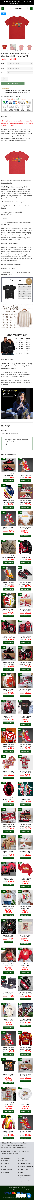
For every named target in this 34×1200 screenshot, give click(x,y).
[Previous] (4, 27)
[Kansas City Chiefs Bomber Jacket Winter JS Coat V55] (8, 869)
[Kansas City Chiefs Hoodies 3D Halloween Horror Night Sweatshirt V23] (8, 707)
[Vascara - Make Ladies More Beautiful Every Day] (17, 8)
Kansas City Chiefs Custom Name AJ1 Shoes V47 (25, 502)
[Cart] (31, 8)
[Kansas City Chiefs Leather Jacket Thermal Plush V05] (25, 627)
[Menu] (2, 8)
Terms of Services (25, 1164)
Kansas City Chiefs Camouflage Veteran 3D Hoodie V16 (8, 557)
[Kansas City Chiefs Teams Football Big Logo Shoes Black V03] (25, 815)
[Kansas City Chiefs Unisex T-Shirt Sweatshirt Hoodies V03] (25, 1094)
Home (3, 51)
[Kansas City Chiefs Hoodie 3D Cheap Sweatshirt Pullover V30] (8, 680)
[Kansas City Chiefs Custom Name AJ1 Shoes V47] (25, 491)
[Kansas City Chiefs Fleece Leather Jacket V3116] (8, 842)
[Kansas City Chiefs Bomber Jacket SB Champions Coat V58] (25, 1038)
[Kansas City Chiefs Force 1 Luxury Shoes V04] (25, 680)
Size (2, 63)
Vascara (6, 364)
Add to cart (13, 84)
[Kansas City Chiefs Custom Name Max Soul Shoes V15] (25, 735)
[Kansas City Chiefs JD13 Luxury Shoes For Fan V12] (25, 573)
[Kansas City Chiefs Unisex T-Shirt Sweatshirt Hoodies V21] (25, 955)
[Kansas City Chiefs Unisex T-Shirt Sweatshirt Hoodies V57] (8, 1094)
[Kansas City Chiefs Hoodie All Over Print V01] (25, 653)
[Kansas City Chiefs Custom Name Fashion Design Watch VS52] (8, 926)
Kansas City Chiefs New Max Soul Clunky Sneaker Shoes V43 (9, 826)
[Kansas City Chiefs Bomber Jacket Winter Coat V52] (25, 547)
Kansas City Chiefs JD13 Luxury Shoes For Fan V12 (25, 584)
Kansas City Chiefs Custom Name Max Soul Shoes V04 (25, 475)
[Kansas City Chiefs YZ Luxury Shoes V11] (25, 842)
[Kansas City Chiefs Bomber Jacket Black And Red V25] (8, 627)
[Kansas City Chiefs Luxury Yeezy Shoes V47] (8, 653)
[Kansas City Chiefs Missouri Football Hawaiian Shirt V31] (8, 762)
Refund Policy (24, 1170)
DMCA (22, 1173)
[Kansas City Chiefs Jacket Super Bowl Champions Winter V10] (8, 735)
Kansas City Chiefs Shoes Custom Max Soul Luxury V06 (25, 1133)
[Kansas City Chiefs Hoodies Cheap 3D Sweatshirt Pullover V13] (8, 1122)
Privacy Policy (24, 1161)
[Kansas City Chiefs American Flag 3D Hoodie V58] (8, 491)
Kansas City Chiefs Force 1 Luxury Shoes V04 (25, 691)
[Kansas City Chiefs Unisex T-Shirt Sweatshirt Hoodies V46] (8, 1010)
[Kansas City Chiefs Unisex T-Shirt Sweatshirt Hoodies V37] (25, 707)
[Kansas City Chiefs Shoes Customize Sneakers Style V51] (25, 1065)
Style (2, 68)
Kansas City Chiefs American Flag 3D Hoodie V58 (8, 502)
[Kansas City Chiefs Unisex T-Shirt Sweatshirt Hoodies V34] (25, 869)
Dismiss (21, 4)
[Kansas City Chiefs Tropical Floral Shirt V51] (25, 762)
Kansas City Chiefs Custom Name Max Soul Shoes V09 (8, 529)
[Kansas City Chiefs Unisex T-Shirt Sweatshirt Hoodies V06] (25, 897)
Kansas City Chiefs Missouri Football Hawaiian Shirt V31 (8, 773)
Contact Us (6, 1161)
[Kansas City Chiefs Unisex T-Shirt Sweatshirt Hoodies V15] (8, 1065)
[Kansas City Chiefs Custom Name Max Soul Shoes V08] (8, 1038)
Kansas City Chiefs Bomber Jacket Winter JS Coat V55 (8, 879)
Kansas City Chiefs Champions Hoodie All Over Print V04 (8, 611)
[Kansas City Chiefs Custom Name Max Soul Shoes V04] (25, 465)
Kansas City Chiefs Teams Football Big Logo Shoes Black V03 (25, 826)
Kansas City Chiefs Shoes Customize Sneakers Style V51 (25, 1076)
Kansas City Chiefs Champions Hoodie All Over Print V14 (25, 994)
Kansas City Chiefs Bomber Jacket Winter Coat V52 (25, 557)
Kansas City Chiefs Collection (16, 51)
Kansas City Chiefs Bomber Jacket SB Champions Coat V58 (25, 1049)
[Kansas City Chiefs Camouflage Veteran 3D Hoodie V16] (8, 547)
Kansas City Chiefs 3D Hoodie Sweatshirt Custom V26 (8, 799)
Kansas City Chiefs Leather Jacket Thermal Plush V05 (25, 637)
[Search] (27, 8)
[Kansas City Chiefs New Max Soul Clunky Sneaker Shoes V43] (8, 815)
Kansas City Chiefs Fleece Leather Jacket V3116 (8, 853)
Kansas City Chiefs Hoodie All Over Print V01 (25, 664)
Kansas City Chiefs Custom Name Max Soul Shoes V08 (8, 1049)
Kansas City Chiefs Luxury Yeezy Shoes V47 (8, 664)
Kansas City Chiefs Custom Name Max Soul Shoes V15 (25, 746)
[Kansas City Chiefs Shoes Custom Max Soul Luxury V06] (25, 1122)
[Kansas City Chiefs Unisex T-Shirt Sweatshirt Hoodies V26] (25, 518)
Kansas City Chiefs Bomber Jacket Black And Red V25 (9, 637)
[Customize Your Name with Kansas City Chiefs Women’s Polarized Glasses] (8, 983)
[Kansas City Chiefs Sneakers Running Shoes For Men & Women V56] (8, 465)
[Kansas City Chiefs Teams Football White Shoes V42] (25, 600)
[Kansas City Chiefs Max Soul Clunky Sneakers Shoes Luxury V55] (25, 789)
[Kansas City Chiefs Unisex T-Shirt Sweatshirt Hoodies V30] (8, 955)
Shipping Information (26, 1167)
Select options (9, 480)
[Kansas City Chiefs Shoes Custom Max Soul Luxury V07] (25, 1010)
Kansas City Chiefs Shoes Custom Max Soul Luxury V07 (25, 1020)
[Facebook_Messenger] (29, 1195)
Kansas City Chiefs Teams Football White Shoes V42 (25, 611)
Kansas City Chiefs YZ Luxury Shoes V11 (25, 852)
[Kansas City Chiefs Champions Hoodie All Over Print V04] (8, 600)
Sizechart (6, 1173)
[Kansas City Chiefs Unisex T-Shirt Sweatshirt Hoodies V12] (8, 897)
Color (2, 73)
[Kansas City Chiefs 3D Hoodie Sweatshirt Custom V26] (8, 789)
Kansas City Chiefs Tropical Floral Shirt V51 (25, 773)
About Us (6, 1164)
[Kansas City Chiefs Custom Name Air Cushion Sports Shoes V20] (8, 573)
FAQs (4, 1167)
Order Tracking (7, 1170)
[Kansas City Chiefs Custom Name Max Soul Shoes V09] (8, 518)
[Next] (29, 27)
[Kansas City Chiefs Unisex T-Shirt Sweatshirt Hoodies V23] (25, 926)
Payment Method (25, 1181)
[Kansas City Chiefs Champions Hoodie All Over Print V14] (25, 983)
